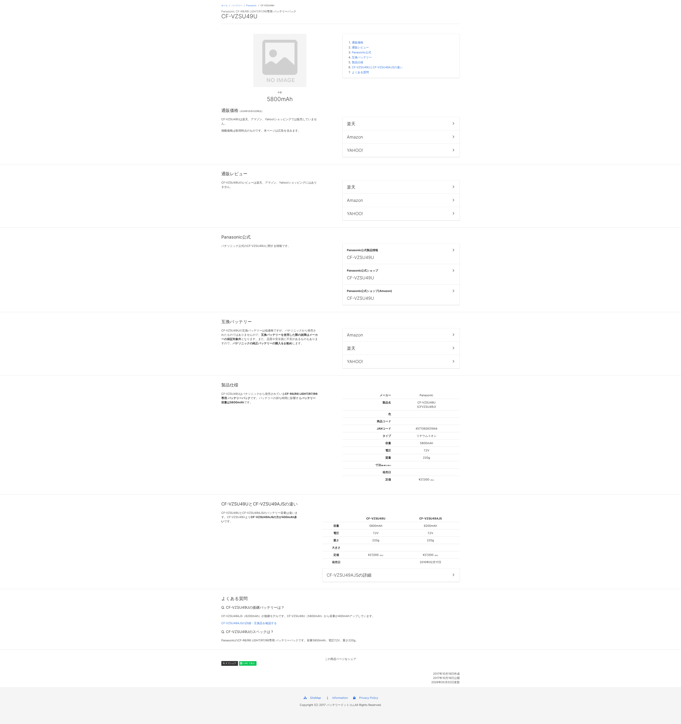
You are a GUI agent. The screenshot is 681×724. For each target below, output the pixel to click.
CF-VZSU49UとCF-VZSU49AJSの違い (377, 67)
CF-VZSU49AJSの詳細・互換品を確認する (249, 623)
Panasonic (251, 5)
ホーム (224, 5)
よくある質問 (360, 72)
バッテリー (237, 5)
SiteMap (314, 698)
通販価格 (357, 42)
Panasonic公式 (361, 52)
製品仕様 (357, 62)
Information (339, 698)
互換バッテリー (362, 57)
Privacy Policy (367, 698)
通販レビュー (360, 47)
